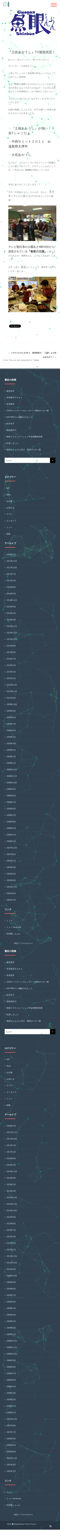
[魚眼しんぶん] (5, 7)
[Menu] (54, 3)
